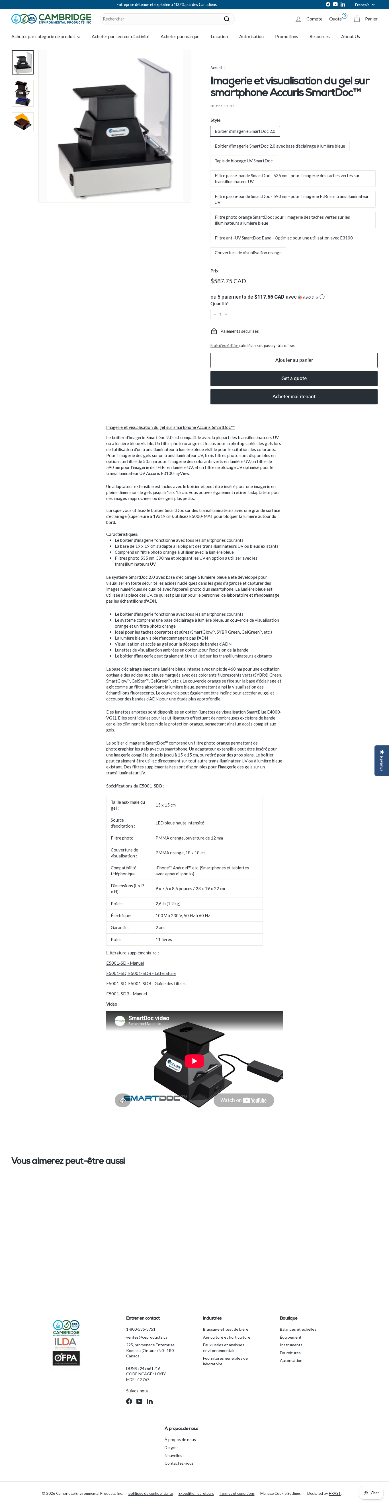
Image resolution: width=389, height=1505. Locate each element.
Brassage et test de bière (225, 1329)
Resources (320, 36)
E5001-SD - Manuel (125, 963)
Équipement (291, 1337)
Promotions (286, 36)
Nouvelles (173, 1455)
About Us (350, 36)
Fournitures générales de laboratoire (225, 1361)
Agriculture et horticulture (226, 1337)
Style (215, 120)
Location (219, 36)
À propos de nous (180, 1439)
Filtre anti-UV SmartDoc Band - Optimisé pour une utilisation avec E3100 (284, 237)
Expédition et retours (196, 1493)
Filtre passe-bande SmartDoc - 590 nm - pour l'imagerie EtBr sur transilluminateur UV (292, 199)
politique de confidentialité (150, 1493)
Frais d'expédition (224, 345)
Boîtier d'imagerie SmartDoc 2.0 (245, 131)
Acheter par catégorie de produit (43, 36)
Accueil (216, 67)
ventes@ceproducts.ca (146, 1337)
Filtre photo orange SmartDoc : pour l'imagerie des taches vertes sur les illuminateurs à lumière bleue (282, 220)
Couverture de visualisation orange (248, 252)
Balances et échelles (298, 1329)
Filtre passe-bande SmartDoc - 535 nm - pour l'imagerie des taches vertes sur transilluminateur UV (287, 178)
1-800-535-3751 (140, 1329)
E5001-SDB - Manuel (126, 993)
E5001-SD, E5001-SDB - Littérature (141, 973)
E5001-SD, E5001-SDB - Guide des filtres (146, 983)
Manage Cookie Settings (280, 1493)
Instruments (291, 1344)
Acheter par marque (180, 36)
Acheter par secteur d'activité (120, 36)
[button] (294, 296)
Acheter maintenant (294, 396)
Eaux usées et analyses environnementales (223, 1347)
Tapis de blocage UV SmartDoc (244, 160)
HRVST (335, 1493)
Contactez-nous (179, 1463)
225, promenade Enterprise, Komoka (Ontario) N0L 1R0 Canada (150, 1350)
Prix (214, 270)
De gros (172, 1447)
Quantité (219, 303)
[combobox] (167, 18)
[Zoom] (115, 126)
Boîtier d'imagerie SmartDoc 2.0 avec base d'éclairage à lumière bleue (280, 145)
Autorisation (251, 36)
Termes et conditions (237, 1493)
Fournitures (290, 1352)
